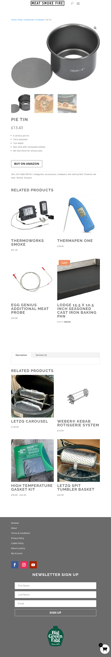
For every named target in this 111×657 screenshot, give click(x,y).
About (14, 528)
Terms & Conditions (20, 533)
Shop (20, 19)
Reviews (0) (41, 355)
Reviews (15, 523)
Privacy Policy (17, 538)
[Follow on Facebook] (14, 564)
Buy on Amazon (26, 164)
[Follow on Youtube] (33, 564)
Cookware (40, 19)
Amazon (28, 177)
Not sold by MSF (75, 174)
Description (21, 355)
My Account (16, 553)
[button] (95, 28)
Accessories (29, 19)
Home (13, 19)
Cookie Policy (17, 543)
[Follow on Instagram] (24, 564)
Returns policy (18, 548)
